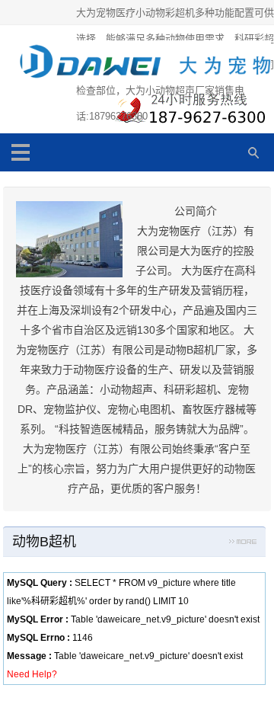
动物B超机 (44, 541)
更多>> (242, 544)
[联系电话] (188, 112)
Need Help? (32, 674)
